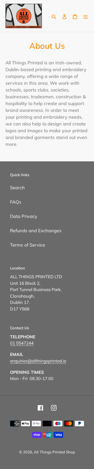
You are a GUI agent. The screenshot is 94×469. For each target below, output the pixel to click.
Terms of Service (27, 245)
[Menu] (85, 16)
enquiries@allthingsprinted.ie (38, 360)
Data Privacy (23, 216)
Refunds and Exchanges (35, 230)
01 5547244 (22, 343)
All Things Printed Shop (54, 452)
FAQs (15, 202)
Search (17, 188)
